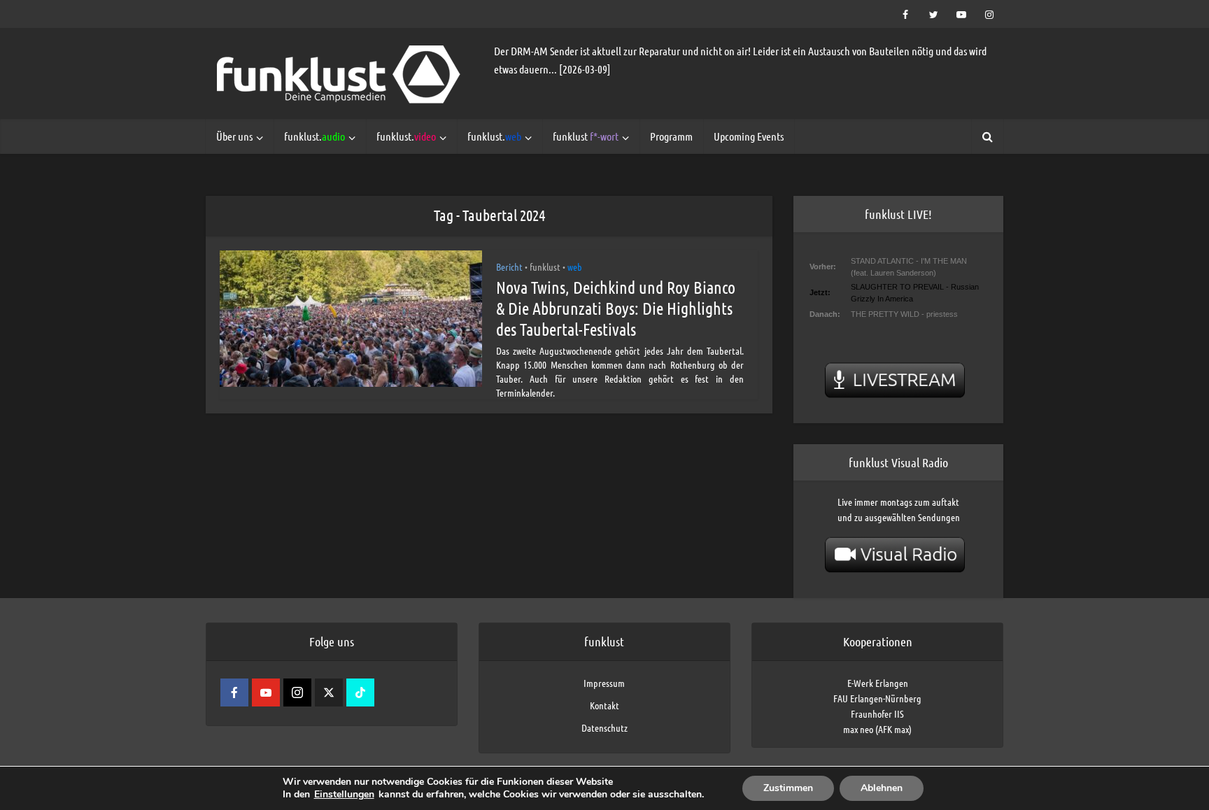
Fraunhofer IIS (877, 713)
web (574, 266)
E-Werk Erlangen (877, 682)
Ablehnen (882, 788)
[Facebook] (234, 692)
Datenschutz (604, 727)
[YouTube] (266, 692)
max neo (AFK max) (877, 729)
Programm (671, 136)
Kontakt (604, 705)
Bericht (509, 266)
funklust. (314, 136)
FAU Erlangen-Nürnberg (877, 698)
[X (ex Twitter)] (329, 692)
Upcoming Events (749, 136)
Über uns (234, 136)
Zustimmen (788, 788)
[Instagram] (297, 692)
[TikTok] (360, 692)
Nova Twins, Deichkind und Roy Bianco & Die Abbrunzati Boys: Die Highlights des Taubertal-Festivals (615, 308)
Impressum (604, 682)
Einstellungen (344, 794)
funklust (585, 136)
